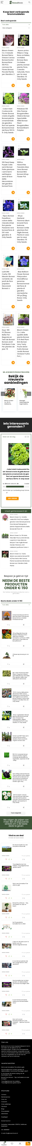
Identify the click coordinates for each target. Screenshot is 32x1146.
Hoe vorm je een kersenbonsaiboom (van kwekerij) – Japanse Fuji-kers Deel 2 (21, 1021)
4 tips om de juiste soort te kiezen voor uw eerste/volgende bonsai (21, 943)
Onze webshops (6, 1104)
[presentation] (3, 394)
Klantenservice (5, 1097)
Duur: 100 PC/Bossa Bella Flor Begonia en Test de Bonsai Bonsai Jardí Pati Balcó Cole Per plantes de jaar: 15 (8, 339)
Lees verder (13, 85)
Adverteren (4, 1113)
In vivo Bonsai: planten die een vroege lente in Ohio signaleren (20, 962)
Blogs (2, 1109)
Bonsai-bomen (5, 47)
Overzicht (4, 1102)
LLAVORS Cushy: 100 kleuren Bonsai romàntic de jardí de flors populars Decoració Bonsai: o (8, 280)
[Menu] (2, 2)
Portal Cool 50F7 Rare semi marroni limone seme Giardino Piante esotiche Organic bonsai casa (21, 738)
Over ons (4, 1099)
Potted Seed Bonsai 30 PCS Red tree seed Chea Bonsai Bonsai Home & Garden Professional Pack (21, 617)
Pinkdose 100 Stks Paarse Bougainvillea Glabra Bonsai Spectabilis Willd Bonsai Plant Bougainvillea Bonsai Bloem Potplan (23, 119)
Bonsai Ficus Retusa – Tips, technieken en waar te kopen (20, 904)
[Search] (29, 2)
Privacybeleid (5, 1111)
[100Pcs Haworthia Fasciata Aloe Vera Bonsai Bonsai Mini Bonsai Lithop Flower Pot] (23, 152)
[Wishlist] (12, 1144)
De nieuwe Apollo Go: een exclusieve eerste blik (20, 845)
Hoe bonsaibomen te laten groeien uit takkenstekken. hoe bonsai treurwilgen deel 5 (21, 983)
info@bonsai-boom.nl (11, 1133)
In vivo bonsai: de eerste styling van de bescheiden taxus (20, 1001)
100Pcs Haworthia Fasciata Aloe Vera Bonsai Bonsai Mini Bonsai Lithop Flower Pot (23, 169)
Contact (3, 1094)
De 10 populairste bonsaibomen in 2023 (19, 923)
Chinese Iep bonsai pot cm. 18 (21, 655)
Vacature (4, 1106)
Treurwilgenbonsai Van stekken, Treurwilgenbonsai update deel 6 (21, 865)
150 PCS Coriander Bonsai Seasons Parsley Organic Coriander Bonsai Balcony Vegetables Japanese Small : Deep (21, 757)
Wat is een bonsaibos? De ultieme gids (20, 884)
